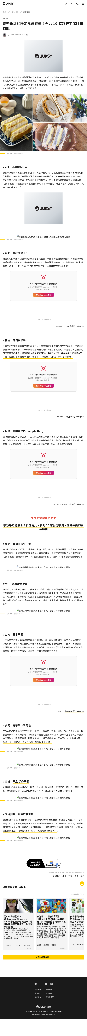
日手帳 (72, 944)
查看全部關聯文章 (43, 957)
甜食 (64, 876)
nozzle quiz (18, 945)
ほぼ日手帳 (80, 944)
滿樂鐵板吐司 (20, 167)
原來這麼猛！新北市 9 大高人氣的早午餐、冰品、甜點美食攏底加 (41, 443)
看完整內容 (47, 319)
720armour (7, 945)
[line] (35, 984)
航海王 (39, 945)
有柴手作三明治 (22, 725)
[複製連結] (82, 883)
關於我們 (38, 989)
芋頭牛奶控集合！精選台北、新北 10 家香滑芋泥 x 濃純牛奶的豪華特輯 (43, 527)
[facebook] (41, 984)
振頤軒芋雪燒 (25, 814)
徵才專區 (38, 997)
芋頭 (70, 876)
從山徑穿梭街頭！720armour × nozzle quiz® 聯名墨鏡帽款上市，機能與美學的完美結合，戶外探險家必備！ (18, 921)
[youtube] (46, 984)
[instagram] (51, 984)
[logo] (8, 3)
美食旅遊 (5, 18)
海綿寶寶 (46, 945)
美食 (76, 876)
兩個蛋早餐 (19, 340)
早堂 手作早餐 (21, 781)
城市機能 (27, 945)
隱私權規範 (50, 997)
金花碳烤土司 (20, 253)
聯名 (82, 876)
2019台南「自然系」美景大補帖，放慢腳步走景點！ (27, 741)
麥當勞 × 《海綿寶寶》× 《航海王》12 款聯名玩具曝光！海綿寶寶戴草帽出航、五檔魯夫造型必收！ (51, 920)
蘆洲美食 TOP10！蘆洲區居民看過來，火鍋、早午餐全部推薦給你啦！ (49, 556)
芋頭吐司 (56, 876)
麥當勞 (54, 945)
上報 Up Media (18, 153)
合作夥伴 (49, 993)
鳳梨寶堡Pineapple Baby (28, 431)
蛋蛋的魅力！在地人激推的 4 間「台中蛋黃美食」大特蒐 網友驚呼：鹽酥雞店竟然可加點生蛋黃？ (43, 600)
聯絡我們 (49, 989)
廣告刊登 (38, 993)
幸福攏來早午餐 (22, 543)
